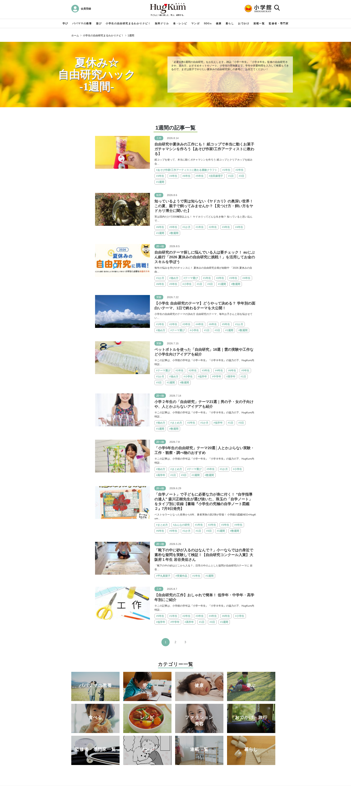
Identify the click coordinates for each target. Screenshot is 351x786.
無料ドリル (162, 23)
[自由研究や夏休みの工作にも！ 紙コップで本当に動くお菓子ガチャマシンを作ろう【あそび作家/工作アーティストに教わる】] (122, 152)
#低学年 (202, 376)
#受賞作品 (181, 575)
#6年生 (186, 175)
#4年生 (173, 175)
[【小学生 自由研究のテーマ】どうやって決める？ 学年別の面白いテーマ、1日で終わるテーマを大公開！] (122, 311)
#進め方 (173, 278)
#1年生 (226, 169)
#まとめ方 (176, 422)
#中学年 (216, 376)
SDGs (208, 23)
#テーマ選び (191, 278)
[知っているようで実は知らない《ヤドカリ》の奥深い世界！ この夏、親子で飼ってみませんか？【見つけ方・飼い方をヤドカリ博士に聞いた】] (122, 209)
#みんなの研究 (181, 524)
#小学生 (187, 284)
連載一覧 (259, 23)
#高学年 (230, 376)
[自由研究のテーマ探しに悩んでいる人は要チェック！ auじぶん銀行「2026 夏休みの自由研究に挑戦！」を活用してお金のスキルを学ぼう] (122, 260)
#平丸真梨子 (163, 575)
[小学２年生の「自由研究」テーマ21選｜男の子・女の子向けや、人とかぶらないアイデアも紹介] (122, 409)
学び (65, 23)
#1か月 (186, 227)
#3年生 (160, 175)
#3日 (241, 175)
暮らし (230, 23)
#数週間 (173, 233)
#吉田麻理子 (216, 175)
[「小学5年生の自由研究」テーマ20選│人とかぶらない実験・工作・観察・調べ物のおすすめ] (122, 456)
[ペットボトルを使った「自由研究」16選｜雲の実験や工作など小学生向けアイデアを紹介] (122, 357)
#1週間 (160, 181)
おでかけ (243, 23)
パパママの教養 (82, 23)
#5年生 (200, 175)
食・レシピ (180, 23)
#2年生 (239, 169)
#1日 (231, 175)
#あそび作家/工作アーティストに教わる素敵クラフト (186, 169)
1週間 (131, 35)
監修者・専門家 (278, 23)
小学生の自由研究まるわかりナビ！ (128, 23)
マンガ (195, 23)
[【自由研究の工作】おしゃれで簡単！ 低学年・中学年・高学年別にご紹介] (122, 602)
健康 (219, 23)
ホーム (75, 35)
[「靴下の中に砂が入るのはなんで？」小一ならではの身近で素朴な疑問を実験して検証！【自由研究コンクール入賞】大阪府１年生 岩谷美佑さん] (122, 557)
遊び (99, 23)
